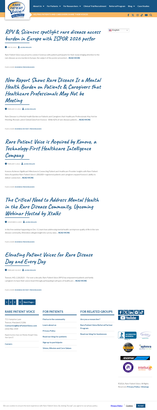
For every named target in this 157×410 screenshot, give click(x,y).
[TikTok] (142, 15)
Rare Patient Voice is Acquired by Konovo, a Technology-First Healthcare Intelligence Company (50, 148)
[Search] (151, 15)
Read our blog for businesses (93, 334)
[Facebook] (128, 15)
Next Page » (29, 302)
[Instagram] (138, 15)
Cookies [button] (129, 406)
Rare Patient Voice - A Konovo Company (17, 9)
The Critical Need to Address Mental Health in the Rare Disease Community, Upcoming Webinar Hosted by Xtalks (52, 206)
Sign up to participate (52, 342)
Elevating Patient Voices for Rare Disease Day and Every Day (48, 258)
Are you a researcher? (90, 319)
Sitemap (145, 387)
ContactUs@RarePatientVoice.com (21, 325)
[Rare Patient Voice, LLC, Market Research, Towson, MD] (128, 333)
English (115, 30)
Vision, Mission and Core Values (57, 348)
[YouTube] (146, 15)
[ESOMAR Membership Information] (135, 358)
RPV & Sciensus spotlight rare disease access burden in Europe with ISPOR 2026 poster (52, 35)
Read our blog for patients (55, 336)
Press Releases (28, 67)
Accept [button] (141, 406)
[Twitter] (133, 15)
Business (18, 67)
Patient (26, 129)
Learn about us (49, 325)
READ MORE (74, 58)
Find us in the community (54, 319)
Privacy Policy (49, 331)
